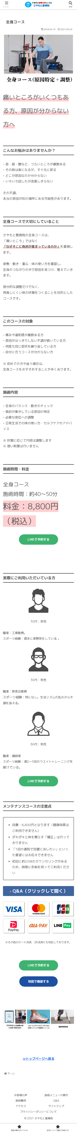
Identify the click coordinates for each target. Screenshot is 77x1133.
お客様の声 (20, 1095)
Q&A (56, 1100)
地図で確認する (38, 981)
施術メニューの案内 (56, 1095)
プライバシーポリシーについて (38, 1111)
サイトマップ (56, 1106)
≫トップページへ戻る (38, 1058)
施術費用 (21, 1100)
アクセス (21, 1106)
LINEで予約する (38, 539)
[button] (69, 637)
